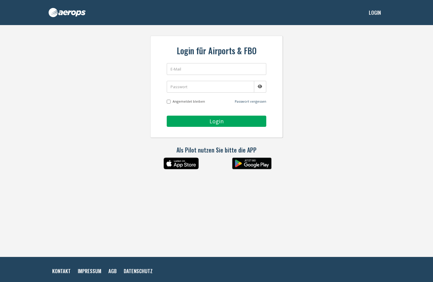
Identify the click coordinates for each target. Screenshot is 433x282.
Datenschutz (138, 271)
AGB (112, 271)
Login (375, 12)
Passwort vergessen (250, 101)
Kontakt (61, 271)
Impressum (89, 271)
